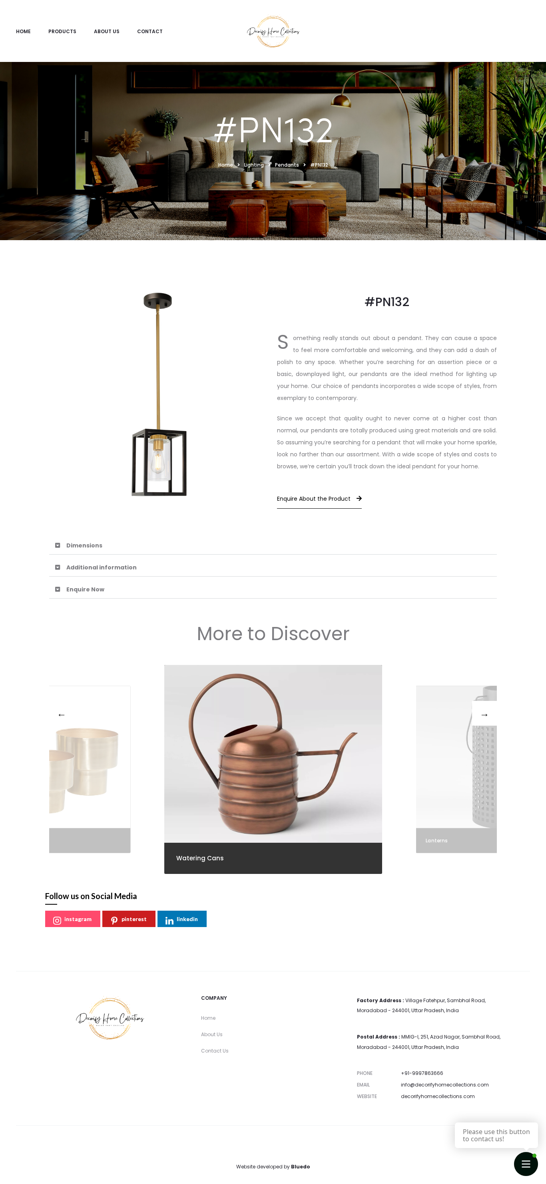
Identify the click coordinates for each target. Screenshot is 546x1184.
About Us (107, 31)
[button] (273, 546)
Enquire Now (85, 589)
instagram (78, 918)
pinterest (134, 918)
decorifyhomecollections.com (438, 1096)
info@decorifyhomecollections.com (445, 1084)
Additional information (101, 567)
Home (23, 31)
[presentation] (61, 713)
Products (62, 31)
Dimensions (84, 545)
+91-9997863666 (422, 1073)
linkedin (187, 918)
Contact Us (215, 1050)
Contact (150, 31)
